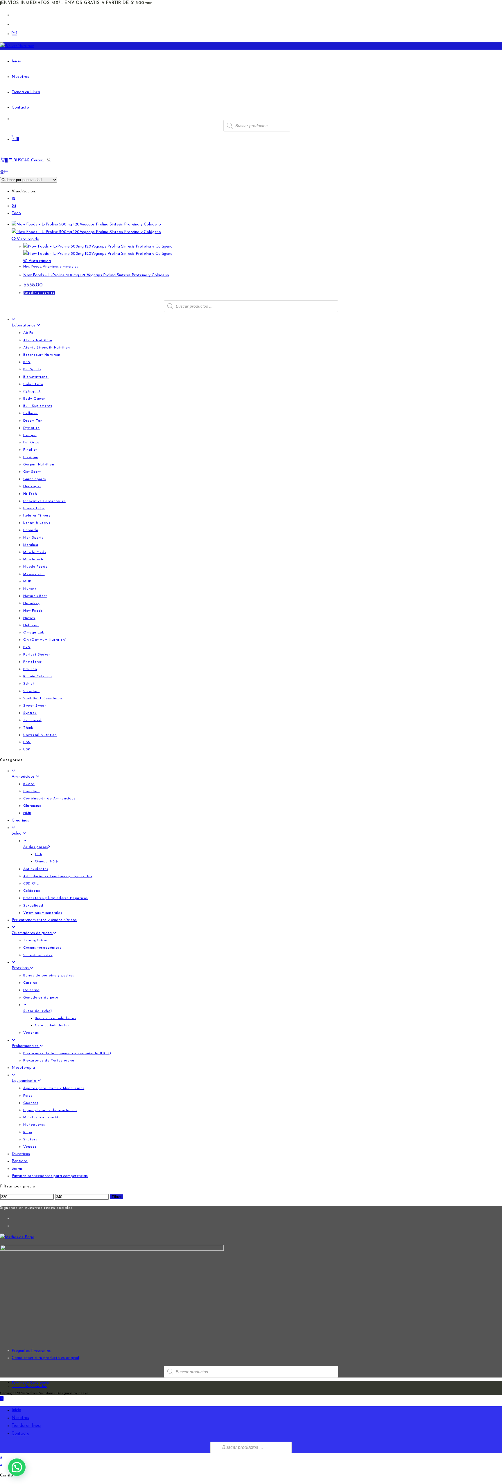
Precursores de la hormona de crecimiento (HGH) (67, 1053)
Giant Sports (34, 479)
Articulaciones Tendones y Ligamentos (57, 876)
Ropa (27, 1132)
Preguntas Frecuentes (31, 1350)
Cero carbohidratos (52, 1025)
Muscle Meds (34, 552)
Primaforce (32, 662)
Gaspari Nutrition (38, 464)
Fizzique (30, 457)
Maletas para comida (41, 1117)
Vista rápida (27, 239)
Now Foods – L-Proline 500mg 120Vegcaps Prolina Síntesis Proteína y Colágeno (96, 275)
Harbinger (32, 486)
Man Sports (33, 537)
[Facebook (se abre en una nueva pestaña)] (14, 14)
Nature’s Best (35, 596)
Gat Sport (32, 472)
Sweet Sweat (34, 705)
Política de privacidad (29, 1386)
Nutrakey (31, 603)
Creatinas (20, 820)
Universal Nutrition (40, 735)
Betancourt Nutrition (41, 355)
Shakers (30, 1139)
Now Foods (32, 266)
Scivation (31, 691)
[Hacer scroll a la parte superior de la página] (1, 1398)
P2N (27, 647)
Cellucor (30, 413)
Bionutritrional (36, 377)
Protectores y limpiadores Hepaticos (55, 898)
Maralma (30, 545)
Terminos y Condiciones (31, 1382)
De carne (31, 990)
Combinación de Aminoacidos (49, 798)
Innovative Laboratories (44, 501)
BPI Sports (32, 369)
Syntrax (30, 713)
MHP (27, 581)
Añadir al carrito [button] (39, 293)
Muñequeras (34, 1124)
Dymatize (31, 428)
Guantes (30, 1103)
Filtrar (116, 1197)
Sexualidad (33, 905)
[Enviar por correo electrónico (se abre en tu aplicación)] (14, 33)
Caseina (30, 983)
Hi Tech (30, 494)
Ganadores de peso (40, 997)
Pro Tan (30, 669)
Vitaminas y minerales (60, 266)
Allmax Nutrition (37, 340)
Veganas (31, 1033)
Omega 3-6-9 (46, 861)
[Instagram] (13, 1226)
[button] (17, 1467)
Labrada (30, 530)
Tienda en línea (26, 1426)
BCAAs (29, 784)
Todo (16, 213)
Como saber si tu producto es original (45, 1358)
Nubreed (31, 625)
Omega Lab (33, 632)
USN (27, 742)
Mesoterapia (23, 1068)
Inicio (16, 1410)
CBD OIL (31, 883)
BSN (27, 362)
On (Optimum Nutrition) (45, 640)
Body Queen (34, 398)
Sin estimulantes (38, 955)
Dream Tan (32, 421)
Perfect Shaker (36, 654)
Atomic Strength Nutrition (46, 347)
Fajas (27, 1095)
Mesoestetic (34, 574)
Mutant (29, 589)
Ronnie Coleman (37, 676)
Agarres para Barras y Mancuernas (53, 1088)
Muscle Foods (35, 566)
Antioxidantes (35, 869)
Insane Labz (34, 508)
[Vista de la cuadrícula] (2, 172)
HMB (27, 813)
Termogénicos (35, 940)
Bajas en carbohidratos (55, 1018)
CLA (38, 854)
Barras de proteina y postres (48, 975)
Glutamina (32, 806)
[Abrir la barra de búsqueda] (50, 160)
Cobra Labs (33, 384)
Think (28, 728)
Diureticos (21, 1154)
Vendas (30, 1147)
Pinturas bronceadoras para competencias (50, 1176)
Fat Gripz (31, 442)
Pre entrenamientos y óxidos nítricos (44, 920)
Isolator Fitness (37, 515)
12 (13, 198)
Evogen (30, 435)
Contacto (20, 1433)
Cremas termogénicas (42, 947)
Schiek (29, 683)
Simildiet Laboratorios (42, 698)
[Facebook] (13, 1218)
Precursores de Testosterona (48, 1060)
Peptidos (20, 1161)
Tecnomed (32, 720)
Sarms (17, 1169)
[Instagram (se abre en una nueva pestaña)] (14, 24)
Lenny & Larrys (36, 523)
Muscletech (33, 559)
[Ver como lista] (6, 172)
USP (26, 749)
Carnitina (31, 791)
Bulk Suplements (37, 406)
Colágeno (31, 891)
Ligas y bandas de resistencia (50, 1110)
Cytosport (31, 391)
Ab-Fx (28, 333)
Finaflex (30, 450)
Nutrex (29, 618)
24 (14, 206)
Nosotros (20, 1418)
